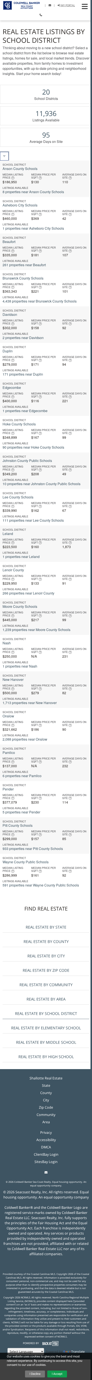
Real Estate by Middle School (46, 1042)
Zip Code (46, 1107)
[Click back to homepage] (20, 5)
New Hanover (13, 679)
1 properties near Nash (20, 666)
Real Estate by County (46, 941)
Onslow (8, 716)
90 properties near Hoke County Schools (33, 447)
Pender (8, 789)
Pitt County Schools (18, 825)
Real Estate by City (46, 955)
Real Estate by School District (46, 1013)
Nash (7, 642)
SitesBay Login (46, 1161)
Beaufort (9, 241)
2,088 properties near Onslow (25, 739)
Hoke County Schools (19, 424)
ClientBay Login (46, 1154)
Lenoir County (13, 569)
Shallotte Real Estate (46, 1078)
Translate (78, 1351)
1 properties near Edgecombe (25, 410)
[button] (84, 6)
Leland (8, 533)
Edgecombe (12, 387)
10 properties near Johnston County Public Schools (41, 483)
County (46, 1092)
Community (46, 1114)
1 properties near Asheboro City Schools (33, 228)
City (46, 1100)
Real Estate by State (46, 927)
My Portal (67, 5)
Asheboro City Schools (20, 205)
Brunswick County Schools (23, 278)
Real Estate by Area (46, 999)
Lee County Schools (18, 497)
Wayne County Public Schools (26, 861)
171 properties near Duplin (23, 374)
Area (46, 1122)
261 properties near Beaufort (24, 264)
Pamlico (9, 752)
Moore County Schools (20, 606)
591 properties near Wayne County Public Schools (41, 885)
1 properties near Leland (21, 556)
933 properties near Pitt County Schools (33, 848)
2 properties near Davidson (23, 337)
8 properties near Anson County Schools (33, 191)
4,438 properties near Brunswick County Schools (40, 301)
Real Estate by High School (46, 1056)
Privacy (46, 1132)
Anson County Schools (20, 168)
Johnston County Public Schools (27, 460)
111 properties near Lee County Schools (33, 520)
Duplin (8, 350)
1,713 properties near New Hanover (30, 702)
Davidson (10, 314)
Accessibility (46, 1139)
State (46, 1085)
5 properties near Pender (21, 812)
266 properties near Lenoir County (28, 593)
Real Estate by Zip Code (46, 970)
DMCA (46, 1147)
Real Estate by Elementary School (46, 1027)
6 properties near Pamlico (22, 775)
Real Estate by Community (46, 984)
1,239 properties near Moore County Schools (36, 629)
